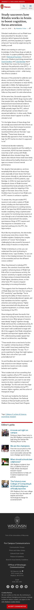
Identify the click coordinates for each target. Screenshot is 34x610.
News (7, 7)
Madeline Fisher (21, 28)
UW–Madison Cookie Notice (11, 602)
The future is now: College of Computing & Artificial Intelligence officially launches (20, 485)
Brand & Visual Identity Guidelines (17, 560)
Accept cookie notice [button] (17, 606)
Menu (30, 8)
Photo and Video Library (17, 550)
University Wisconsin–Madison (13, 1)
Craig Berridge (20, 62)
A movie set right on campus (19, 431)
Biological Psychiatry (14, 57)
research (13, 417)
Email (17, 580)
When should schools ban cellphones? (21, 460)
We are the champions (20, 446)
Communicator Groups (17, 547)
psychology (5, 417)
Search (23, 8)
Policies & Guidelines (17, 557)
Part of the (17, 535)
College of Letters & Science (15, 414)
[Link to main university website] (17, 522)
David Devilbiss (6, 62)
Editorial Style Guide (17, 553)
